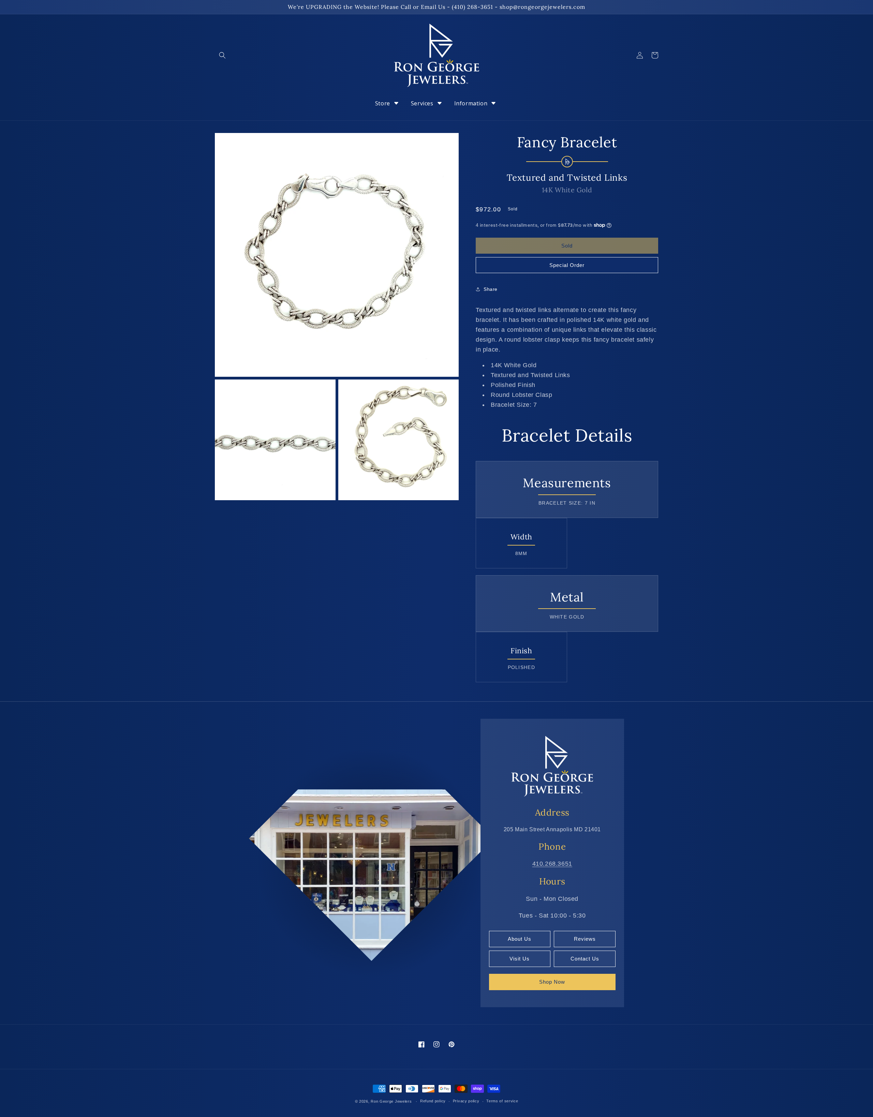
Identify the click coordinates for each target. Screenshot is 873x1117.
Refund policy (433, 1101)
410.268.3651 (552, 863)
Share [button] (491, 289)
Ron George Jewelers (391, 1101)
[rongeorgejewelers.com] (552, 765)
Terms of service (502, 1101)
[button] (222, 55)
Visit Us (519, 959)
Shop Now (552, 982)
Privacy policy (466, 1101)
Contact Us (585, 959)
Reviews (585, 939)
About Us (519, 939)
